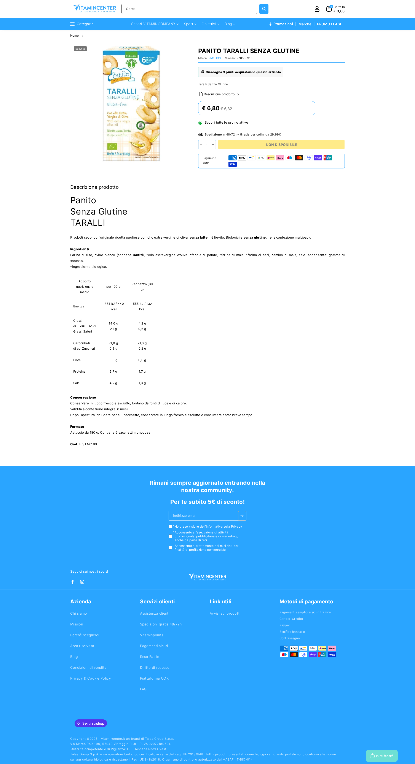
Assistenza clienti (154, 613)
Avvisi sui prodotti (225, 613)
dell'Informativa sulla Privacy (221, 526)
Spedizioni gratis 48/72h (161, 624)
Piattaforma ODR (154, 678)
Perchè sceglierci (84, 635)
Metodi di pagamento (306, 601)
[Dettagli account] (317, 9)
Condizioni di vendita (88, 667)
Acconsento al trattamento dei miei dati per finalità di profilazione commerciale (206, 548)
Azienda (80, 601)
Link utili (220, 601)
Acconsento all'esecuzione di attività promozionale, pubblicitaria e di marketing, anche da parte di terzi (206, 536)
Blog (74, 656)
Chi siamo (78, 613)
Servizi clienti (157, 601)
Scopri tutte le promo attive (226, 122)
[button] (335, 9)
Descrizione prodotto (220, 94)
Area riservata (82, 646)
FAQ (143, 689)
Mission (76, 624)
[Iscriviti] (242, 516)
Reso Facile (149, 656)
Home (75, 35)
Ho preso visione (208, 526)
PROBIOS (215, 58)
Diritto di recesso (154, 667)
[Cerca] (264, 9)
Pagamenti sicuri (154, 646)
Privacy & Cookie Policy (90, 678)
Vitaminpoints (151, 635)
